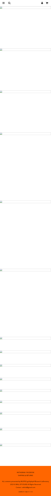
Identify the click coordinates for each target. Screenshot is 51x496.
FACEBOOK (30, 472)
